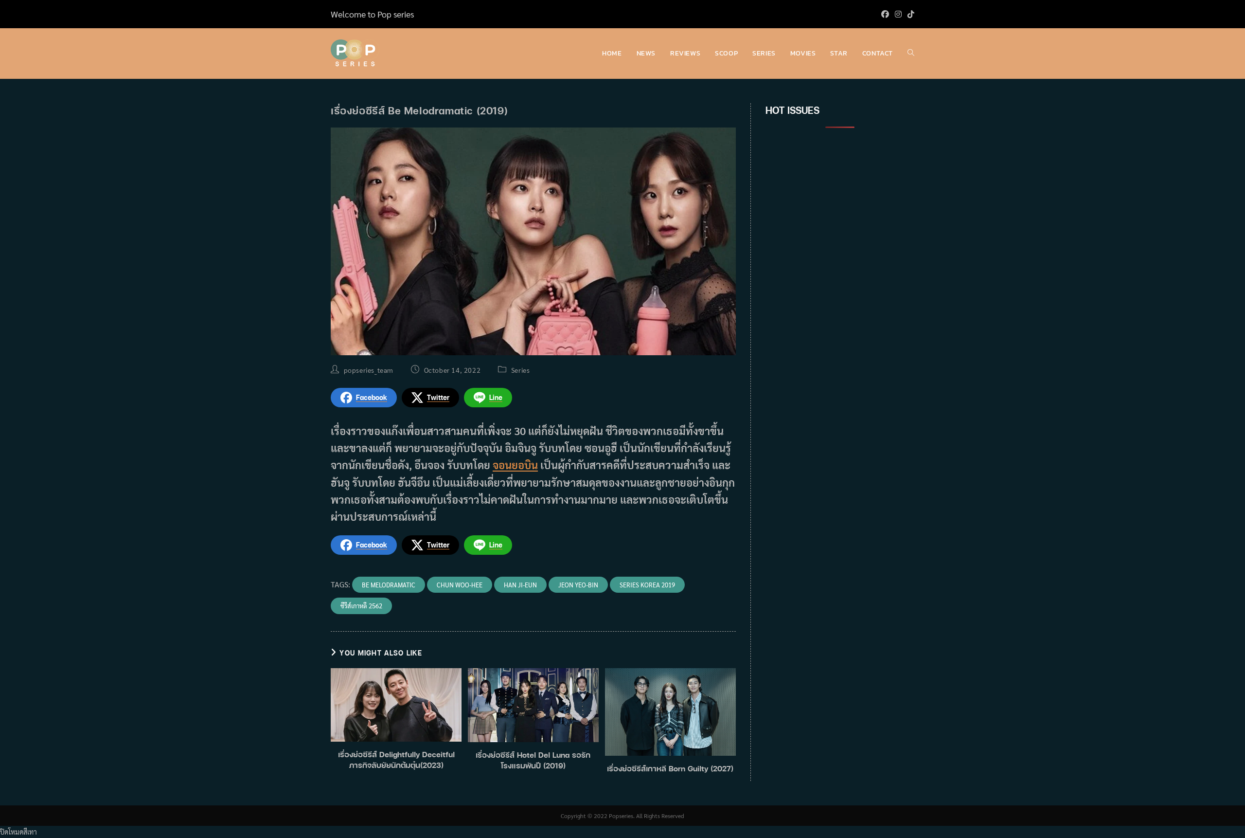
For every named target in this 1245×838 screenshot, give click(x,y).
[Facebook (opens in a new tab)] (885, 14)
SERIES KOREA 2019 (647, 585)
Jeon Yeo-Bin (578, 585)
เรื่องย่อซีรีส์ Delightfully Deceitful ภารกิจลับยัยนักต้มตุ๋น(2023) (396, 759)
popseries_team (368, 369)
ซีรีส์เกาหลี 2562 (361, 605)
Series (520, 369)
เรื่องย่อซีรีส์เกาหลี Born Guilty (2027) (670, 768)
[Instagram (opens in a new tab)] (898, 14)
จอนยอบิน (515, 465)
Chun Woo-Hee (459, 585)
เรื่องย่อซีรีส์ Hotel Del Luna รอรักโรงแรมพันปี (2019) (533, 760)
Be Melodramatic (388, 585)
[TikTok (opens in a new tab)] (909, 14)
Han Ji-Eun (520, 585)
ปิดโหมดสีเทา (18, 831)
